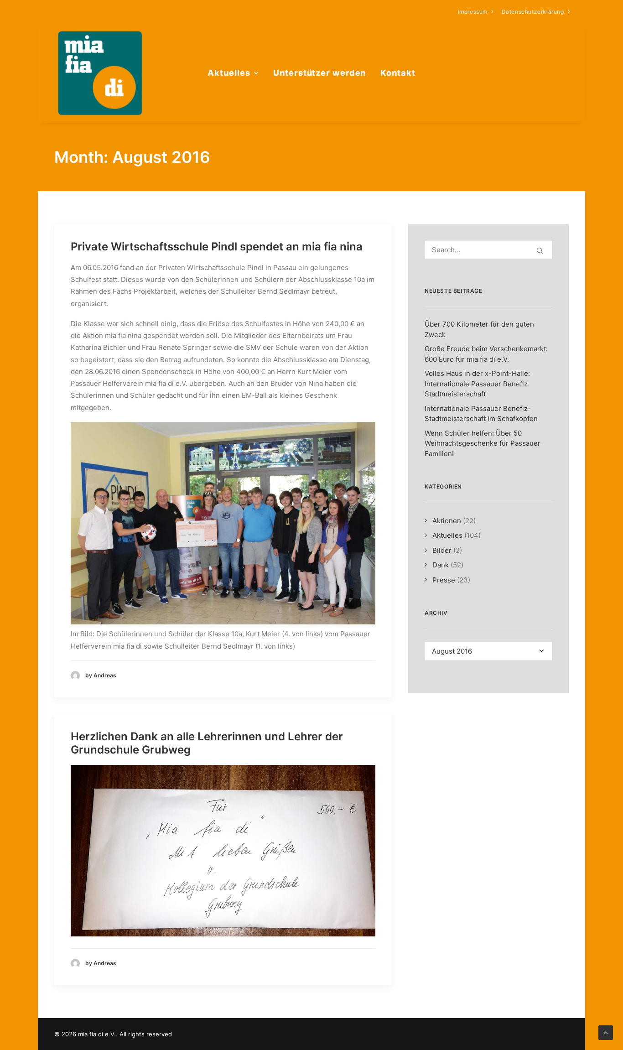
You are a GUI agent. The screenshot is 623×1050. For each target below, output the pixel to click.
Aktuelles (229, 73)
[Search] (488, 249)
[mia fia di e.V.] (99, 73)
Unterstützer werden (319, 73)
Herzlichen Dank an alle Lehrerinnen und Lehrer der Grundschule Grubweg (207, 743)
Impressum (473, 11)
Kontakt (397, 73)
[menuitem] (476, 11)
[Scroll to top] (605, 1032)
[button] (540, 250)
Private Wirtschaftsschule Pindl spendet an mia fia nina (217, 246)
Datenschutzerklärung (533, 11)
